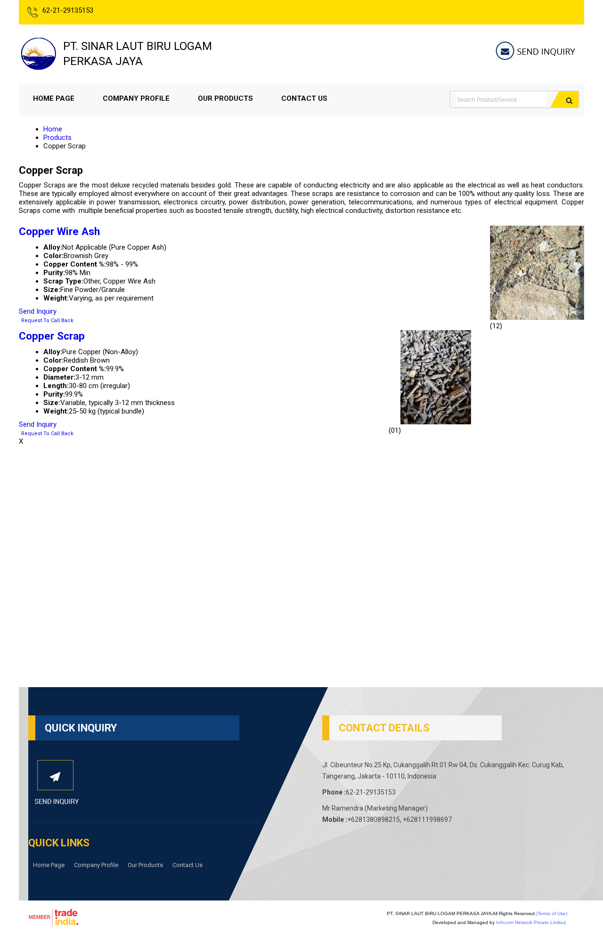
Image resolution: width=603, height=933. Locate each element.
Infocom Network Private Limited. (531, 922)
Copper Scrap (52, 336)
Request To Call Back (47, 320)
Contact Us (304, 98)
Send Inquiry (38, 311)
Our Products (225, 98)
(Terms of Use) (551, 913)
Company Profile (136, 98)
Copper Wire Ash (59, 231)
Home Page (53, 98)
